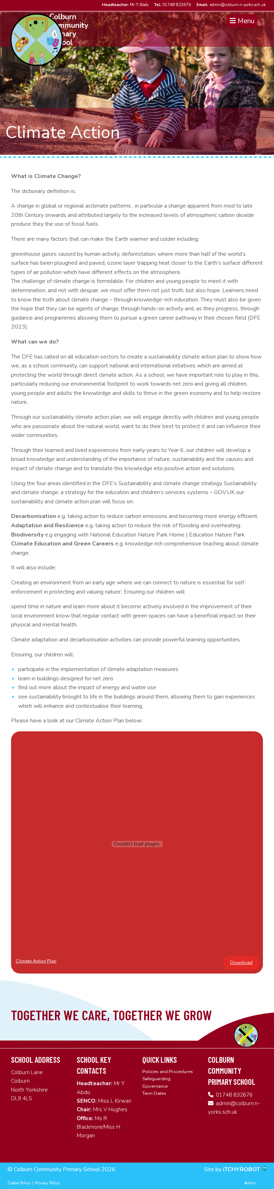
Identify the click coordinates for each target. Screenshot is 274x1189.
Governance (155, 1086)
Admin (250, 1183)
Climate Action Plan (36, 961)
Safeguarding (156, 1079)
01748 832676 (172, 4)
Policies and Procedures (167, 1071)
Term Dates (154, 1093)
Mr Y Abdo (125, 4)
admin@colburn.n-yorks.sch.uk (231, 4)
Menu (245, 21)
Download (241, 962)
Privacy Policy (47, 1183)
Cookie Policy (19, 1183)
